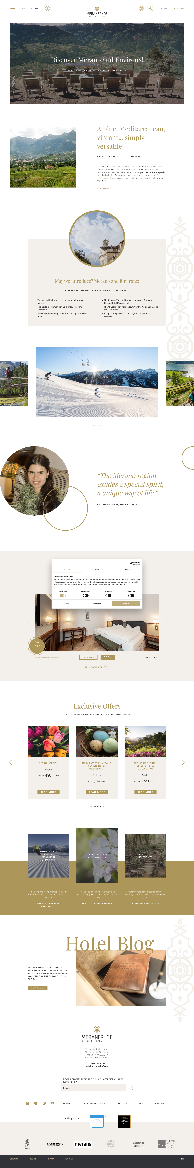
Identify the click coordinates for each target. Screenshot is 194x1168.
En (182, 1159)
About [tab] (127, 570)
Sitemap (14, 1159)
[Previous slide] (29, 622)
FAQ (141, 1103)
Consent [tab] (67, 570)
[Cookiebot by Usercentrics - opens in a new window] (131, 563)
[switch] (86, 595)
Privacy (50, 1159)
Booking (179, 8)
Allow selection (97, 604)
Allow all (126, 604)
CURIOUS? (37, 987)
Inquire (88, 657)
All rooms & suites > (97, 667)
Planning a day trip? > (145, 903)
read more (49, 792)
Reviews (122, 1103)
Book (108, 657)
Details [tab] (97, 570)
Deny (68, 604)
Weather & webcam (95, 1103)
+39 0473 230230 (97, 1063)
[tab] (93, 425)
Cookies (69, 1159)
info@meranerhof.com (97, 1066)
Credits (32, 1159)
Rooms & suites (31, 8)
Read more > (104, 189)
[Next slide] (164, 622)
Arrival (67, 1103)
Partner (160, 1103)
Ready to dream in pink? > (97, 903)
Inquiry (164, 8)
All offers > (97, 806)
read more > (151, 657)
